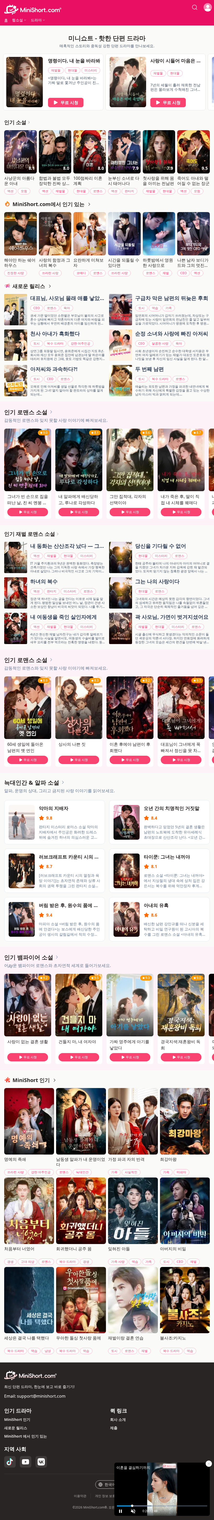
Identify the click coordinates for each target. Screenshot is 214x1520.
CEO (183, 273)
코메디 (81, 273)
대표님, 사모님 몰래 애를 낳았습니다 (67, 298)
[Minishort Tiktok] (10, 1462)
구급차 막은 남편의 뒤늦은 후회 (171, 298)
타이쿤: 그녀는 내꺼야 (167, 857)
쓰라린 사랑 (50, 273)
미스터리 (91, 70)
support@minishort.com (41, 1396)
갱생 (10, 1261)
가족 (168, 308)
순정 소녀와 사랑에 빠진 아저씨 (171, 333)
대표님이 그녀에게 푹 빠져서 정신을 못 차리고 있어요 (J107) (181, 747)
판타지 (129, 191)
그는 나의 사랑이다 (157, 581)
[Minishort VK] (41, 1462)
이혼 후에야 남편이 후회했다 (130, 747)
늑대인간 (82, 1172)
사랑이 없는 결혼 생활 (27, 1041)
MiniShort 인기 (17, 1419)
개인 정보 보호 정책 (108, 1496)
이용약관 (80, 1496)
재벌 (166, 273)
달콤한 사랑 (160, 343)
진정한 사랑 (15, 273)
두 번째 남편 (149, 369)
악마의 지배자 (53, 808)
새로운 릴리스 (15, 1427)
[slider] (162, 1505)
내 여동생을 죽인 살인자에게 (63, 616)
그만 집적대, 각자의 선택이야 (128, 500)
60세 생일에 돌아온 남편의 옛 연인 (25, 747)
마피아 (181, 1172)
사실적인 (131, 1172)
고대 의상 (27, 1261)
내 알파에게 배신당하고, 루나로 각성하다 (78, 500)
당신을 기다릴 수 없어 (160, 545)
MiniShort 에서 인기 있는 (25, 1436)
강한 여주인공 (80, 343)
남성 (48, 1351)
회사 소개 (118, 1419)
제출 (113, 1427)
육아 (67, 308)
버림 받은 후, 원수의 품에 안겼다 (68, 905)
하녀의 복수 (44, 581)
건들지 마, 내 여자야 (77, 1041)
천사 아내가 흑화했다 (55, 333)
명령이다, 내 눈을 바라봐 (74, 60)
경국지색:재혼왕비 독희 (180, 1045)
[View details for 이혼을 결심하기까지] (162, 1483)
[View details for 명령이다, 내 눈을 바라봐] (24, 82)
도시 (141, 308)
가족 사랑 (117, 1261)
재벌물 (56, 70)
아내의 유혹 (156, 905)
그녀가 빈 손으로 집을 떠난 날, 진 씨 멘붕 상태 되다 (27, 500)
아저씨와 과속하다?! (54, 369)
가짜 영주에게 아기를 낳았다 (129, 1045)
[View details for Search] (194, 7)
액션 (10, 191)
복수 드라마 (55, 343)
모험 (24, 191)
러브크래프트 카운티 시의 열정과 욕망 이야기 (69, 857)
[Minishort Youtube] (25, 1462)
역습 (155, 308)
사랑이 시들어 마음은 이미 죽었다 (175, 60)
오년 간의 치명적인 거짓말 (171, 808)
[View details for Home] (107, 9)
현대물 (72, 70)
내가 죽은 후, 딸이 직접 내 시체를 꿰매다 (180, 500)
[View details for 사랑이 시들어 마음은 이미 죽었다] (128, 82)
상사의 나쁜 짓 (72, 744)
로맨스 (98, 191)
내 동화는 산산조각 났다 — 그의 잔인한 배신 (67, 546)
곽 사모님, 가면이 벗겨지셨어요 (172, 616)
